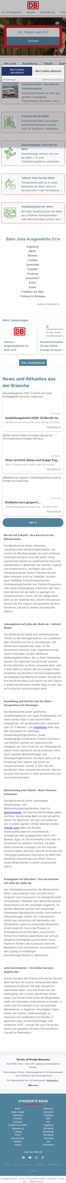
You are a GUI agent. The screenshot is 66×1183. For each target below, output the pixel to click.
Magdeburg (18, 1128)
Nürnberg (48, 1128)
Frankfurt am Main (32, 291)
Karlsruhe (48, 1112)
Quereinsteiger (12, 812)
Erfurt (32, 282)
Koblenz (18, 1141)
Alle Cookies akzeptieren (17, 71)
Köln (48, 1118)
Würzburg (48, 1135)
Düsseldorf (32, 278)
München (48, 1108)
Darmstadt (32, 264)
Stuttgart (17, 1121)
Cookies (33, 1170)
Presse (8, 1164)
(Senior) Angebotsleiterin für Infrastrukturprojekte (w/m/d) (17, 344)
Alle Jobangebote (33, 362)
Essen (32, 287)
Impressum (40, 1164)
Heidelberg (48, 1144)
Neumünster (18, 1138)
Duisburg (32, 273)
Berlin (32, 251)
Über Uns (27, 1164)
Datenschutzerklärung (52, 79)
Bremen (32, 255)
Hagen (17, 1144)
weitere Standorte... (49, 304)
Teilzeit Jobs (11, 827)
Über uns (33, 1085)
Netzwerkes (52, 1080)
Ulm (48, 1121)
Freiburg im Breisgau (32, 296)
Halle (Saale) (17, 1112)
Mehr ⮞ (33, 522)
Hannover (18, 1115)
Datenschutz (55, 1164)
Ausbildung (40, 727)
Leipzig (17, 1131)
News (17, 1164)
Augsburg (32, 246)
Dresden (33, 269)
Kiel (48, 1141)
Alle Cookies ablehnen (48, 71)
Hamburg (48, 1115)
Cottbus (32, 260)
